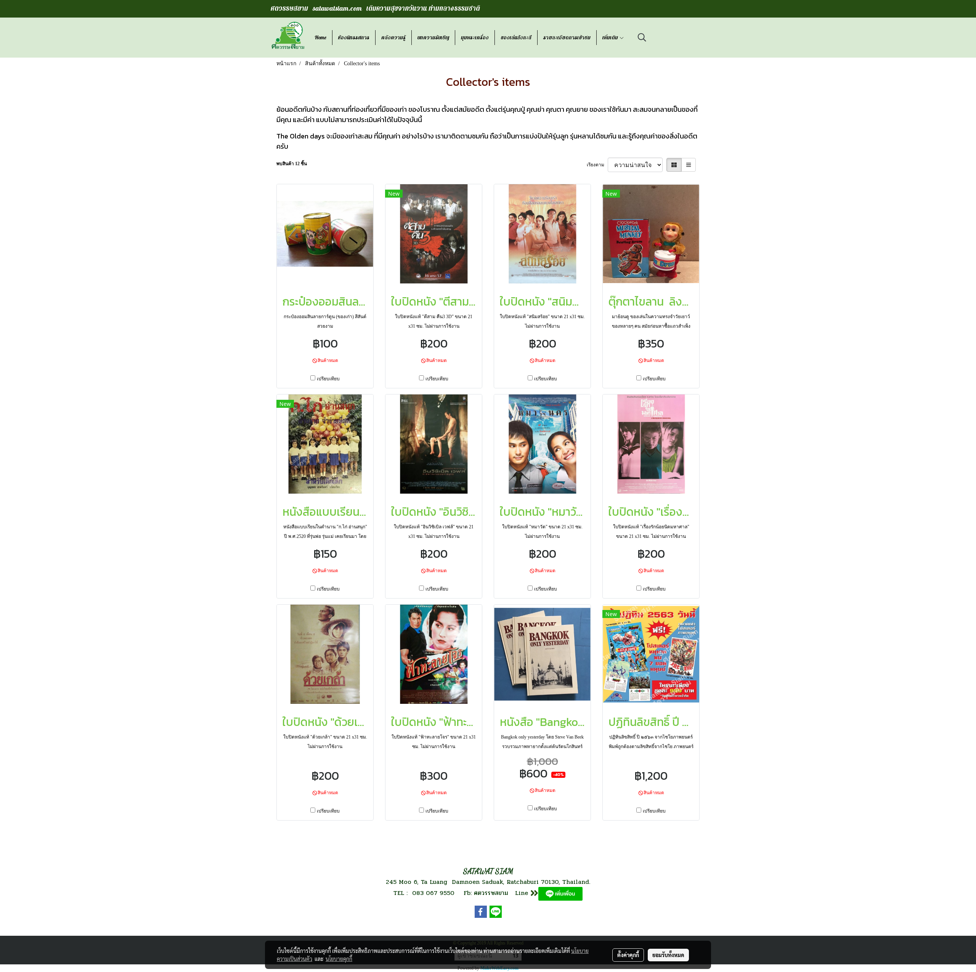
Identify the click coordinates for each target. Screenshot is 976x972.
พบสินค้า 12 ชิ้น (291, 163)
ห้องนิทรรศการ (353, 37)
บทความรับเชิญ (433, 37)
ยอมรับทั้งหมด (668, 954)
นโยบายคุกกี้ (339, 958)
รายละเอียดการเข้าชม (567, 37)
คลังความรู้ (393, 37)
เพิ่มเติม (610, 37)
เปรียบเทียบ (328, 378)
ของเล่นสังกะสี (516, 37)
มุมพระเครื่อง (475, 37)
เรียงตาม (597, 164)
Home (320, 37)
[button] (642, 37)
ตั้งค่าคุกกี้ (628, 954)
